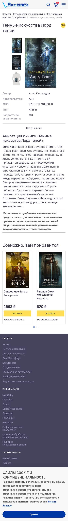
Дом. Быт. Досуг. (11, 358)
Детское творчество (13, 353)
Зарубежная (19, 17)
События (7, 413)
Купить (17, 313)
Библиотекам (9, 458)
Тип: (5, 109)
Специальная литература (16, 372)
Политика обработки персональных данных (14, 436)
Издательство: (12, 98)
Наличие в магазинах (14, 319)
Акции (5, 344)
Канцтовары (9, 363)
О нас (5, 404)
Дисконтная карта (12, 408)
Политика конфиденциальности (14, 443)
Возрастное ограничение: (11, 117)
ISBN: (5, 104)
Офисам (7, 463)
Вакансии (7, 422)
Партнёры (8, 418)
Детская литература (13, 349)
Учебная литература (13, 376)
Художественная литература (29, 14)
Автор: (6, 93)
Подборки (7, 399)
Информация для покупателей (12, 428)
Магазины (7, 395)
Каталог (6, 14)
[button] (34, 327)
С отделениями (11, 367)
